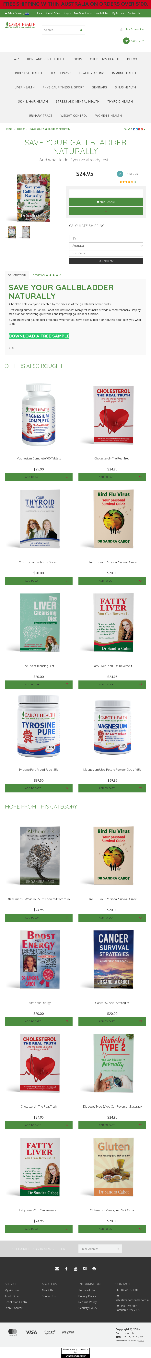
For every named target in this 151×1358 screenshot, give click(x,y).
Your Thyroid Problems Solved (38, 562)
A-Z (16, 59)
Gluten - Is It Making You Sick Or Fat (112, 1210)
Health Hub (101, 13)
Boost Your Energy (39, 1003)
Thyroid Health (120, 101)
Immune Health (124, 73)
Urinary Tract (41, 115)
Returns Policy (87, 1302)
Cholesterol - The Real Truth (112, 458)
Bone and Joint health (45, 59)
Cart (135, 40)
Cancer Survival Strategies (112, 1003)
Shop (66, 13)
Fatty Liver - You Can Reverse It (112, 666)
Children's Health (104, 59)
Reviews (39, 275)
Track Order (12, 1296)
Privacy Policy (87, 1296)
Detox (132, 59)
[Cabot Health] (20, 24)
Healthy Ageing (91, 73)
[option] (32, 197)
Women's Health (108, 115)
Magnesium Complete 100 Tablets (39, 458)
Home (39, 13)
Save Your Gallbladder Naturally (49, 128)
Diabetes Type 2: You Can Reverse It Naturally (112, 1106)
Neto (141, 1340)
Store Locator (13, 1308)
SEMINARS (99, 87)
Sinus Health (125, 87)
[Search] (81, 29)
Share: (128, 129)
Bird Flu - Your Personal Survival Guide (112, 562)
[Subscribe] (117, 1248)
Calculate (107, 261)
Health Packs (61, 73)
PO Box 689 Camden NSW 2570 (128, 1308)
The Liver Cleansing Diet (38, 666)
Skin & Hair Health (33, 101)
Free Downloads (82, 13)
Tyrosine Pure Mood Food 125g (39, 769)
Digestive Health (28, 73)
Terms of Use (87, 1290)
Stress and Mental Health (77, 101)
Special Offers (52, 13)
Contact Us (134, 13)
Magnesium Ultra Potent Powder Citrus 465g (112, 769)
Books (77, 59)
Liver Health (25, 87)
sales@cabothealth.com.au (130, 1300)
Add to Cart (107, 201)
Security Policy (87, 1308)
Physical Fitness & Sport (63, 87)
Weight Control (74, 115)
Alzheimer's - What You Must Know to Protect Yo (38, 899)
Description (17, 275)
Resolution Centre (16, 1302)
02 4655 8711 (129, 1290)
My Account (118, 13)
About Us (47, 1290)
